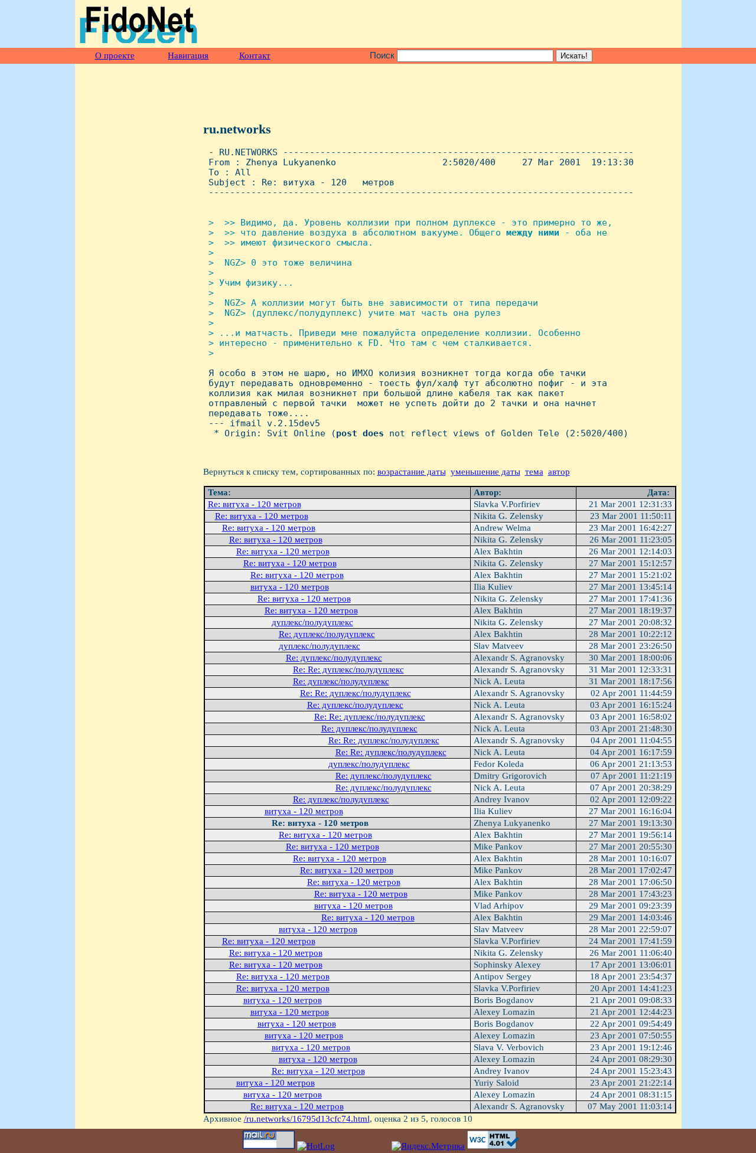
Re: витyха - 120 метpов (268, 528)
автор (559, 471)
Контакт (255, 55)
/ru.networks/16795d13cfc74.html (307, 1118)
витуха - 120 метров (282, 1000)
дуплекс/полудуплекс (312, 622)
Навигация (188, 55)
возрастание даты (411, 471)
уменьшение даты (485, 471)
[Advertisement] (538, 24)
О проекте (115, 55)
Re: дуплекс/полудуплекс (327, 634)
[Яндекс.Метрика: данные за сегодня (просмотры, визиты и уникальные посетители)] (428, 1146)
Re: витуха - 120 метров (254, 504)
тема (534, 471)
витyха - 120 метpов (289, 587)
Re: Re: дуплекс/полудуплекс (348, 669)
